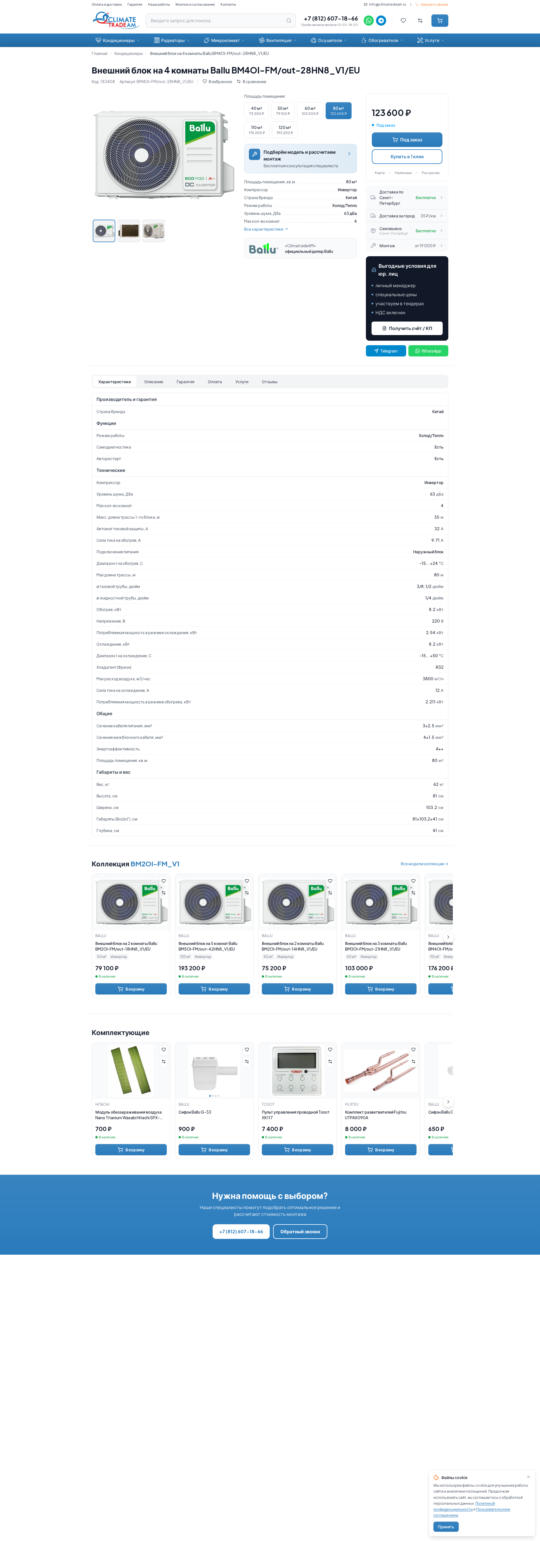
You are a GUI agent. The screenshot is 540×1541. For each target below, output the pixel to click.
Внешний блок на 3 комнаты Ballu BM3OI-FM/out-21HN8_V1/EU (376, 946)
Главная (99, 53)
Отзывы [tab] (270, 381)
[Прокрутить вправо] (448, 937)
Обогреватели (383, 40)
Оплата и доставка (107, 4)
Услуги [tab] (241, 381)
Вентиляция (279, 40)
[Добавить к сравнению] (163, 893)
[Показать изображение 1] (104, 231)
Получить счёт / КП (410, 328)
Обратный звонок (300, 1231)
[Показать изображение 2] (129, 231)
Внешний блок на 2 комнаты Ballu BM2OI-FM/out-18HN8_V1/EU (126, 946)
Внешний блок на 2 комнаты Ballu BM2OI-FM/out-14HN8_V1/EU (293, 946)
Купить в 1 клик (407, 156)
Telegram (389, 350)
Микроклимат (225, 40)
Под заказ (411, 139)
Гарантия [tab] (185, 381)
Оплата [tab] (215, 381)
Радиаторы (173, 40)
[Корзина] (439, 20)
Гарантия (134, 4)
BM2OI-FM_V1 (155, 863)
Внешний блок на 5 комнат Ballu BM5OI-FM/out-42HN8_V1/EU (208, 946)
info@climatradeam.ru (387, 4)
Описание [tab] (153, 381)
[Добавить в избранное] (163, 881)
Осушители (330, 40)
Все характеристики (263, 228)
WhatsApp (431, 350)
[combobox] (221, 21)
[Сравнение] (420, 20)
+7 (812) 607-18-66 (331, 18)
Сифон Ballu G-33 (195, 1111)
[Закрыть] (528, 1477)
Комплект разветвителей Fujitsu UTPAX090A (375, 1114)
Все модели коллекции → (424, 863)
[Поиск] (289, 20)
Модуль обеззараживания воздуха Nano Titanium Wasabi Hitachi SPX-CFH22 (128, 1114)
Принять (446, 1526)
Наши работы (159, 4)
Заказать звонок (434, 4)
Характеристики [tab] (114, 381)
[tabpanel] (270, 614)
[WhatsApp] (369, 20)
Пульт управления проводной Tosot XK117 (295, 1114)
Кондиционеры (119, 40)
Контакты (228, 4)
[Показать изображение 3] (153, 231)
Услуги (432, 40)
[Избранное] (403, 20)
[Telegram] (381, 20)
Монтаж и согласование (195, 4)
